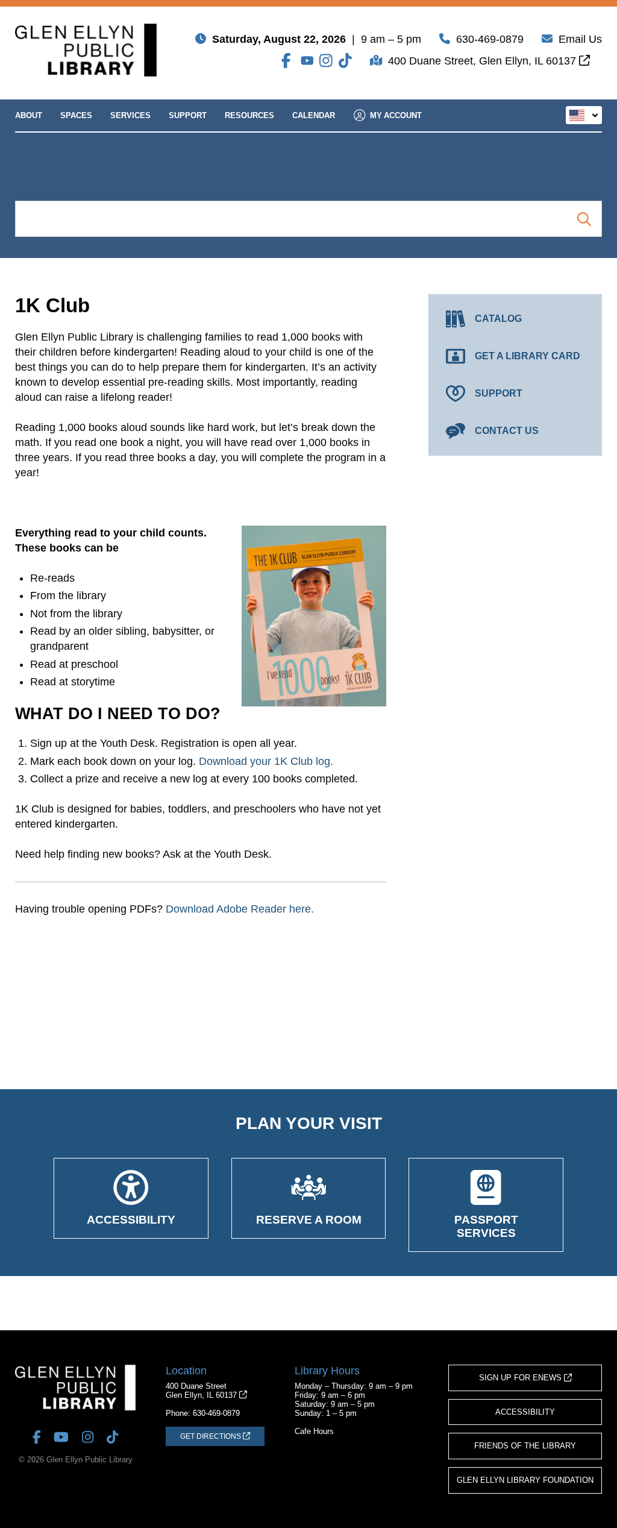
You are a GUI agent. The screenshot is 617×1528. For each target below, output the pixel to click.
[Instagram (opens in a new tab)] (326, 60)
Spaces (76, 115)
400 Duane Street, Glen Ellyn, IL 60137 (483, 61)
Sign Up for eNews (521, 1377)
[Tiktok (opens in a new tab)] (345, 60)
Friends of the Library (525, 1445)
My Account (396, 115)
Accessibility (525, 1411)
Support (188, 115)
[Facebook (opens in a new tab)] (288, 60)
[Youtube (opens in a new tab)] (307, 60)
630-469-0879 (490, 39)
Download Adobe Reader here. (240, 909)
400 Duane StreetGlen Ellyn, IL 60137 (202, 1391)
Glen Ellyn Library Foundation (525, 1480)
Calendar (313, 115)
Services (130, 115)
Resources (249, 115)
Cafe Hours (314, 1431)
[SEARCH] (584, 218)
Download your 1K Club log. (266, 761)
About (28, 115)
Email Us (580, 39)
